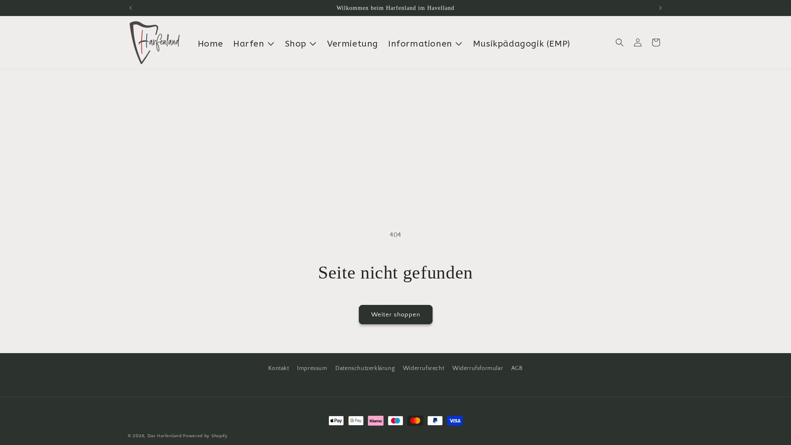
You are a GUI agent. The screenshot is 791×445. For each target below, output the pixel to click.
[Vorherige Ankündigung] (131, 8)
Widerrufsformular (477, 368)
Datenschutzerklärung (365, 368)
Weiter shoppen (395, 314)
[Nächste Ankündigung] (660, 8)
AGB (517, 368)
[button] (620, 42)
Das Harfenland (164, 435)
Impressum (312, 368)
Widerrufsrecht (423, 368)
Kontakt (278, 368)
